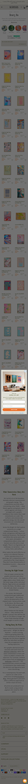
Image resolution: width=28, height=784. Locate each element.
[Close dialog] (25, 371)
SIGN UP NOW (14, 409)
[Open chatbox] (25, 781)
